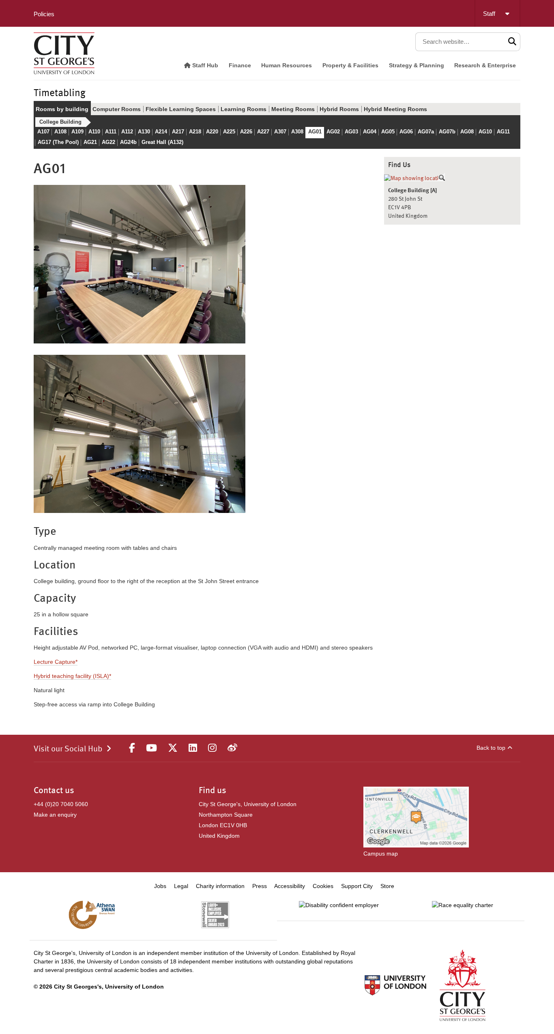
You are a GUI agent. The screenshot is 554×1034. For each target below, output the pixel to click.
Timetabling (60, 93)
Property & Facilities (350, 65)
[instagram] (212, 748)
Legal (181, 886)
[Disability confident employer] (339, 905)
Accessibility (289, 886)
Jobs (160, 886)
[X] (173, 748)
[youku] (232, 748)
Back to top (491, 747)
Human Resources (286, 65)
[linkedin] (193, 748)
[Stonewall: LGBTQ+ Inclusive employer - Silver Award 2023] (215, 915)
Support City (357, 886)
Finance (240, 65)
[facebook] (132, 748)
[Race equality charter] (462, 905)
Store (387, 886)
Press (259, 886)
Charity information (220, 886)
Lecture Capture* (55, 662)
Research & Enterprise (485, 65)
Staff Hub (204, 65)
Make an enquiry (55, 814)
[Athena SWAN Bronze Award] (91, 915)
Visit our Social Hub (68, 749)
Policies (44, 14)
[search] (512, 41)
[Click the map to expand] (414, 178)
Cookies (323, 886)
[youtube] (151, 748)
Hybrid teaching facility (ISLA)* (72, 676)
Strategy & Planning (416, 65)
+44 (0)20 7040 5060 (61, 804)
